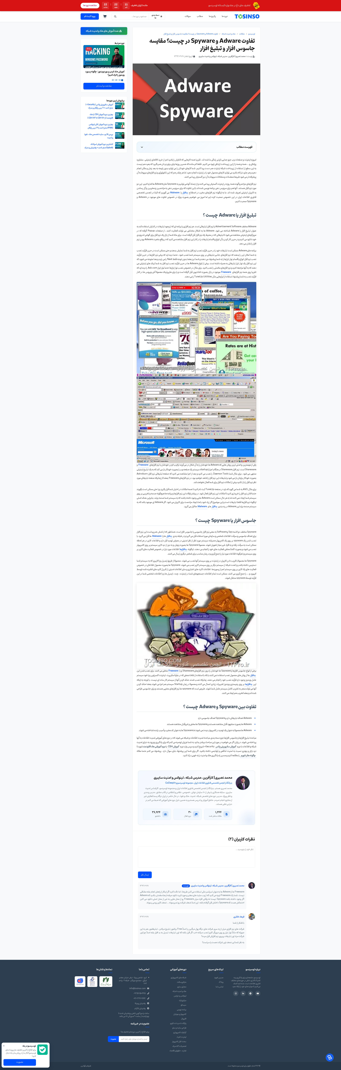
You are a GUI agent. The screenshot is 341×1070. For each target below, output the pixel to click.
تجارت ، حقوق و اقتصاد (177, 1050)
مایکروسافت (181, 982)
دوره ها (225, 16)
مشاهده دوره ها (90, 5)
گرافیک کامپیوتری (179, 1032)
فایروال (183, 1018)
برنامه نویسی (181, 1009)
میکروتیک (182, 1000)
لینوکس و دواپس (180, 995)
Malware (174, 192)
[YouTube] (257, 993)
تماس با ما (219, 986)
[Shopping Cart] (105, 16)
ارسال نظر (145, 874)
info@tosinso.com (137, 988)
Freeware (226, 272)
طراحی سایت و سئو (179, 1028)
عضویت (113, 1039)
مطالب (200, 16)
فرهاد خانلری (238, 916)
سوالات (188, 16)
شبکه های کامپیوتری (178, 977)
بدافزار (185, 192)
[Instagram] (235, 993)
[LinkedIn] (243, 993)
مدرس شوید (218, 977)
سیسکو (183, 1005)
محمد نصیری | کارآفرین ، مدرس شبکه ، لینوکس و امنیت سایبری (222, 56)
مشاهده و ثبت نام (104, 86)
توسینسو (251, 34)
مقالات (242, 34)
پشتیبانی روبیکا (140, 1003)
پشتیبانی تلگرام (140, 1008)
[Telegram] (250, 993)
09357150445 (140, 993)
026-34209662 (140, 998)
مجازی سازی (181, 986)
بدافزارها (183, 549)
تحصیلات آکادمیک (179, 1046)
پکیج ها (212, 16)
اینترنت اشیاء (181, 1037)
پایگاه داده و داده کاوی (178, 1023)
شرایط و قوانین (86, 1066)
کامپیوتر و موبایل (179, 1014)
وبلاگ (221, 982)
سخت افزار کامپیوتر (179, 1041)
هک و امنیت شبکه (229, 34)
